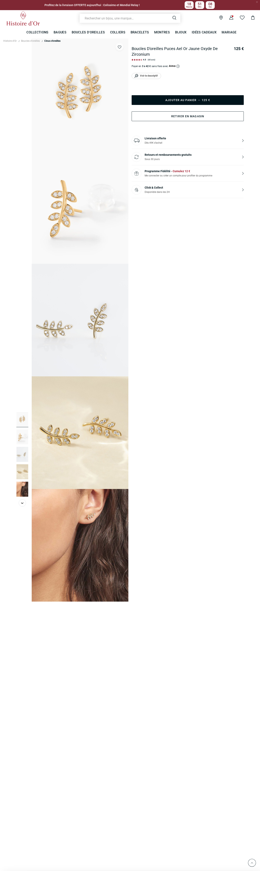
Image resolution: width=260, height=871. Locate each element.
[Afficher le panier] (250, 18)
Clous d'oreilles (52, 40)
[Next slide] (22, 503)
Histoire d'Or (10, 40)
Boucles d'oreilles (30, 40)
